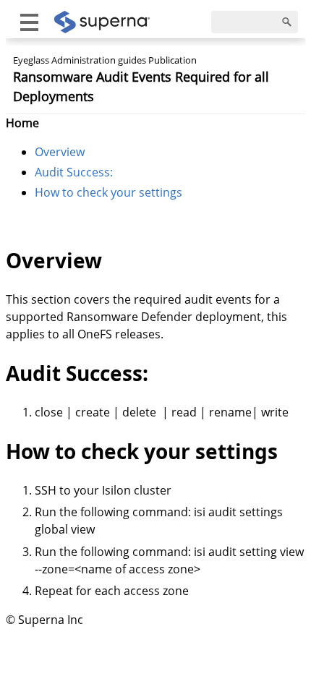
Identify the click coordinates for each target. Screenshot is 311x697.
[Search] (287, 22)
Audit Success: (74, 172)
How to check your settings (108, 192)
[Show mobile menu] (29, 22)
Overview (60, 152)
